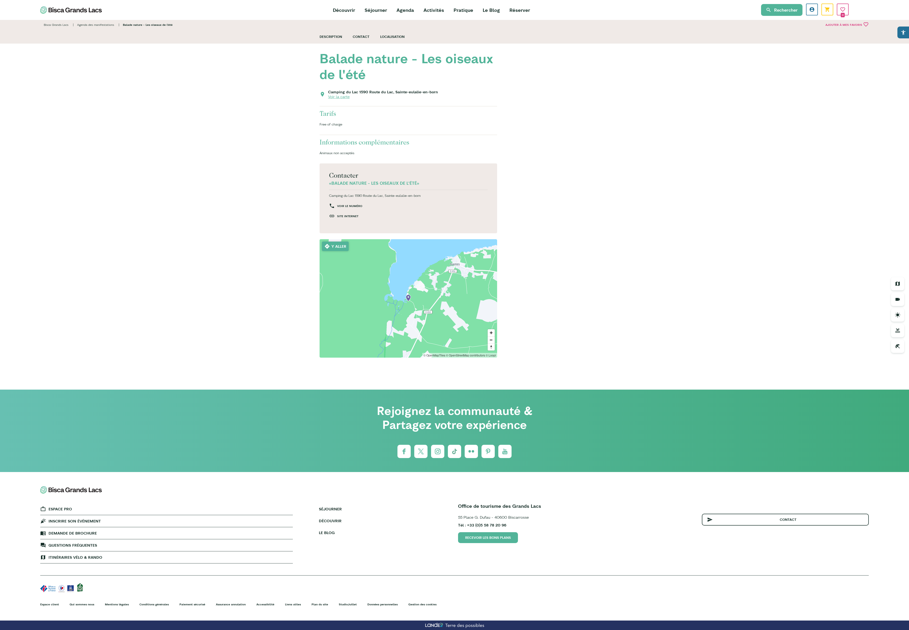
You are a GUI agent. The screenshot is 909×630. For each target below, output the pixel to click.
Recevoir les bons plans (488, 538)
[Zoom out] (491, 339)
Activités (433, 10)
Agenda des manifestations (95, 25)
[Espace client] (812, 9)
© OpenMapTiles (434, 355)
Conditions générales (154, 604)
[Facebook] (404, 451)
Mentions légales (117, 604)
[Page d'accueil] (71, 10)
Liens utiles (293, 604)
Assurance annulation (231, 604)
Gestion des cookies (422, 604)
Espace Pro (60, 509)
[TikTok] (454, 451)
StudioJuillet (348, 604)
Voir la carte (339, 96)
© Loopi (491, 355)
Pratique (463, 10)
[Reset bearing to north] (491, 347)
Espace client (49, 604)
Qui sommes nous (82, 604)
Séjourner (376, 10)
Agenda (405, 10)
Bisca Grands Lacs (56, 25)
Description (331, 37)
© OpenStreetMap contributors (465, 355)
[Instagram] (437, 451)
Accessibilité (265, 604)
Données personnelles (382, 604)
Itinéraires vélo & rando (75, 557)
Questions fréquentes (73, 545)
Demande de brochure (73, 533)
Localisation (392, 37)
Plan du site (320, 604)
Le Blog (491, 10)
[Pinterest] (488, 451)
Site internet (347, 216)
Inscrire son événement (75, 521)
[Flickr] (471, 451)
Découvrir (344, 10)
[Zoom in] (491, 332)
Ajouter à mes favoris (847, 24)
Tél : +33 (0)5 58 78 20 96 (482, 525)
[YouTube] (505, 451)
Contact (361, 37)
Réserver (519, 10)
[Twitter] (421, 451)
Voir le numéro (349, 206)
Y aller (338, 246)
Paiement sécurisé (192, 604)
